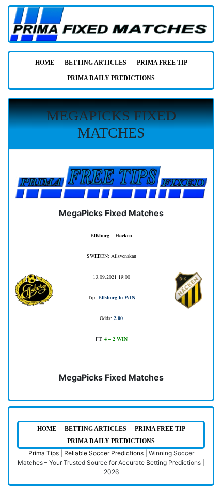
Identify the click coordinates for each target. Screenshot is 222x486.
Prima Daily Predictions (111, 78)
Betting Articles (95, 62)
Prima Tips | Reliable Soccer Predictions (86, 453)
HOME (44, 62)
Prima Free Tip (162, 62)
